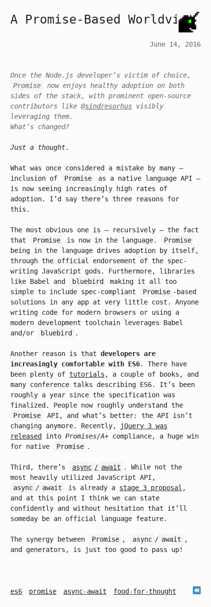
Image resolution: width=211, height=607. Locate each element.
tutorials (87, 374)
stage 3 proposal (150, 488)
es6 (16, 591)
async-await (84, 591)
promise (42, 591)
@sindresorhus (106, 106)
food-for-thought (144, 591)
